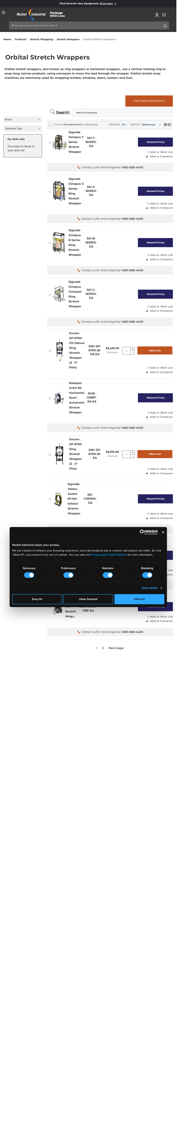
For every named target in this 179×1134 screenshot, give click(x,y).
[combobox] (89, 25)
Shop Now (106, 3)
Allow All (139, 599)
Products (20, 39)
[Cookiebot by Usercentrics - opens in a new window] (142, 532)
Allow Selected (88, 599)
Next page (116, 648)
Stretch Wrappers (68, 39)
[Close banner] (163, 532)
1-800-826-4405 (132, 167)
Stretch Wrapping (41, 39)
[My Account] (157, 15)
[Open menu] (3, 12)
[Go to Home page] (43, 15)
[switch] (68, 575)
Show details (149, 587)
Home (7, 39)
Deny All (37, 599)
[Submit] (165, 26)
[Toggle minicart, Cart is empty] (164, 15)
